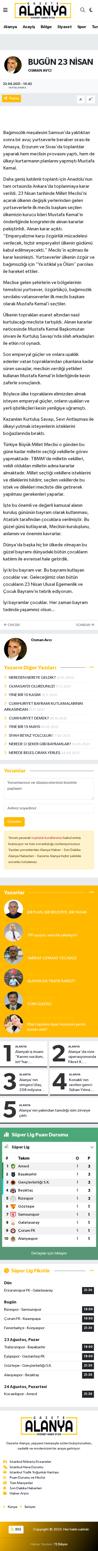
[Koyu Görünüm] (91, 11)
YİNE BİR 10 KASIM (25, 695)
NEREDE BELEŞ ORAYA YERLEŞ (35, 753)
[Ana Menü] (5, 11)
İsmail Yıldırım (40, 975)
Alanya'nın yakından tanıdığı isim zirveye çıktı (54, 1112)
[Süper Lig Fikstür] (91, 1271)
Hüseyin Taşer (40, 997)
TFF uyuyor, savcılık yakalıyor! (52, 935)
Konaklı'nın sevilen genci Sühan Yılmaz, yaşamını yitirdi (82, 1085)
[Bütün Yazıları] (91, 668)
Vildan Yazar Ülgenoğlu (51, 1018)
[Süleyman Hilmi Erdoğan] (13, 909)
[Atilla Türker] (13, 932)
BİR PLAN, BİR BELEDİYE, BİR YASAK (57, 912)
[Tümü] (91, 892)
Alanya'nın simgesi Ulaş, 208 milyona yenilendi (30, 1085)
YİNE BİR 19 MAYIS (25, 727)
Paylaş (14, 98)
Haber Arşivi (19, 1493)
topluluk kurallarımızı (47, 838)
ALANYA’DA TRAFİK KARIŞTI (51, 981)
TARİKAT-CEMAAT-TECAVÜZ (52, 958)
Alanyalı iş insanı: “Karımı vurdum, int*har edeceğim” (29, 1057)
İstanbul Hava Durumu (26, 1467)
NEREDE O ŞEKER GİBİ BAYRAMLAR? (40, 744)
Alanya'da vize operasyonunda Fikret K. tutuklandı (82, 1057)
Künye (12, 1507)
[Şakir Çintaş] (13, 955)
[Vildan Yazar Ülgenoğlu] (13, 1024)
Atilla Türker (40, 929)
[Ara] (82, 11)
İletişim (30, 1507)
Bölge (46, 27)
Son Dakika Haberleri (26, 1488)
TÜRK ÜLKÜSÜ (39, 1004)
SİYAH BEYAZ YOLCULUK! (31, 736)
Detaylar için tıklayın (49, 1253)
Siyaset (64, 27)
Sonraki (83, 625)
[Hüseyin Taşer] (13, 1001)
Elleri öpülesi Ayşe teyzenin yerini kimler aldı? (56, 1026)
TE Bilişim (61, 1544)
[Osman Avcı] (13, 65)
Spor (81, 27)
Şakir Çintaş (39, 952)
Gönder (14, 822)
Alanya (10, 27)
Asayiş (29, 27)
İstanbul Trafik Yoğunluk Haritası (34, 1472)
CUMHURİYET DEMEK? (29, 718)
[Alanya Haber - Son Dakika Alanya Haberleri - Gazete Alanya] (43, 10)
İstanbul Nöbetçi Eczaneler (30, 1461)
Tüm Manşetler (21, 1483)
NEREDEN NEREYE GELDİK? (33, 678)
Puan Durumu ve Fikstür (27, 1477)
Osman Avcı (40, 70)
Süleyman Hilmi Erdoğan (51, 906)
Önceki (13, 625)
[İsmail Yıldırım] (13, 978)
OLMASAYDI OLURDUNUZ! (32, 686)
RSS (18, 1529)
